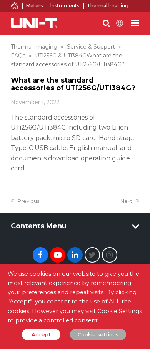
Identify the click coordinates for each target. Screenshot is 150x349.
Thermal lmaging (107, 5)
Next (126, 201)
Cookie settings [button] (98, 334)
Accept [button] (41, 334)
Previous (28, 201)
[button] (135, 23)
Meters (34, 5)
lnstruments (64, 5)
